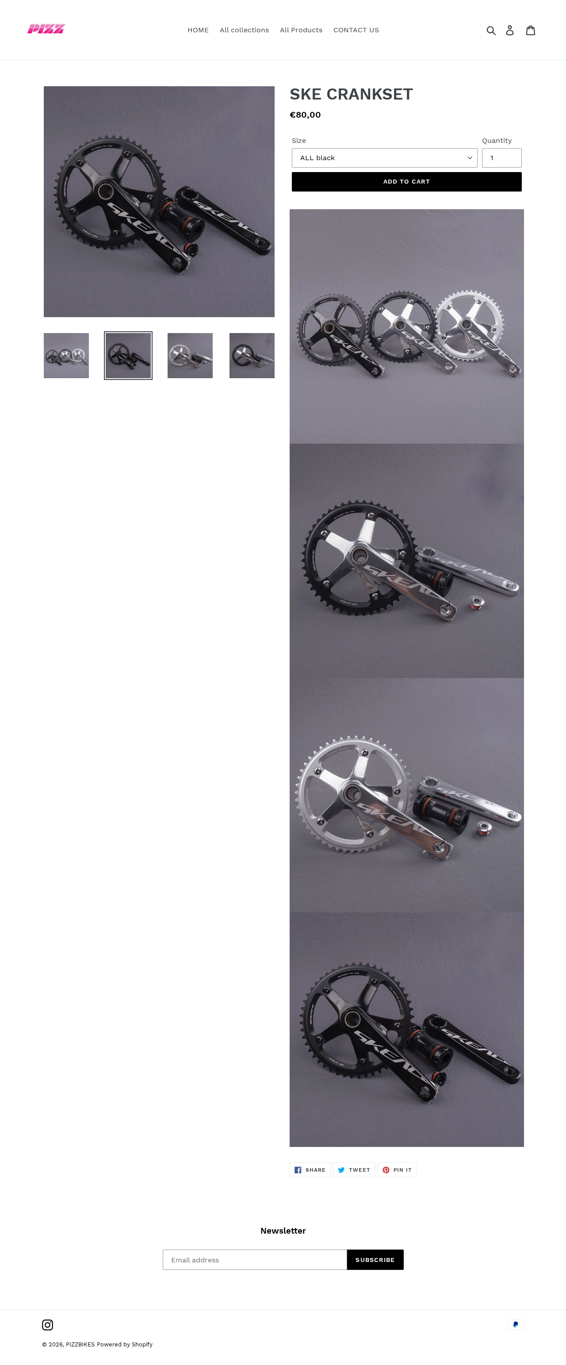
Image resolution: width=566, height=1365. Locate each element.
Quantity (497, 140)
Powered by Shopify (125, 1344)
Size (299, 140)
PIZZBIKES (80, 1344)
